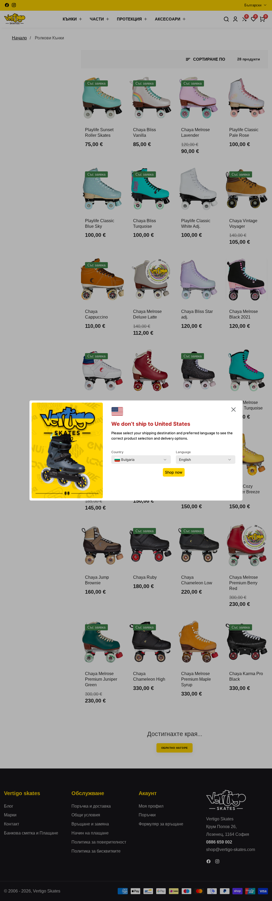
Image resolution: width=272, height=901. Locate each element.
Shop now (173, 472)
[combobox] (124, 459)
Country (117, 452)
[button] (233, 411)
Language (183, 452)
